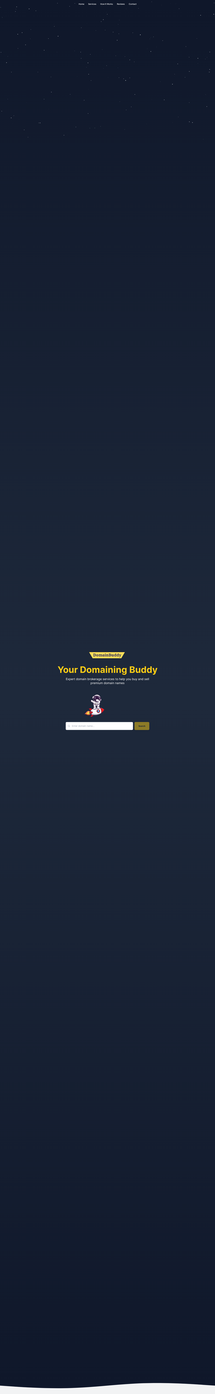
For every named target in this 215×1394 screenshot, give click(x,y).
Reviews (121, 4)
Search (141, 726)
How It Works (106, 4)
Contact (132, 4)
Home (81, 4)
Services (92, 4)
